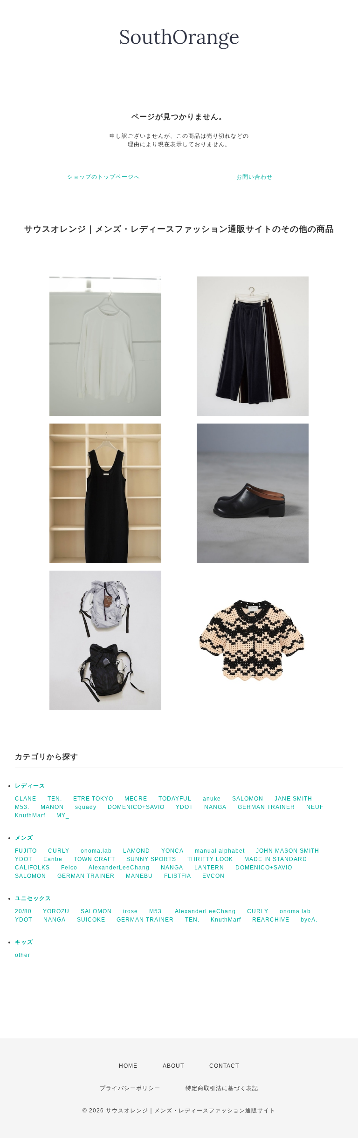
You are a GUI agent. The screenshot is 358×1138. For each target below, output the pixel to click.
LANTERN (209, 867)
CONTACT (224, 1066)
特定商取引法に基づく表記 (222, 1088)
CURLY (58, 851)
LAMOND (136, 851)
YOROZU (56, 911)
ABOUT (173, 1066)
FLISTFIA (177, 876)
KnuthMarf (30, 815)
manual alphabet (220, 851)
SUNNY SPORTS (151, 859)
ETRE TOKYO (93, 798)
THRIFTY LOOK (210, 859)
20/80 (23, 911)
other (22, 955)
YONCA (172, 851)
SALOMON (247, 798)
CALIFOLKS (32, 867)
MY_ (62, 815)
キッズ (24, 942)
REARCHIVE (270, 919)
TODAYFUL (175, 798)
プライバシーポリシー (130, 1088)
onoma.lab (96, 851)
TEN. (55, 798)
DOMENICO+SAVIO (136, 807)
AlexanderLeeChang (119, 867)
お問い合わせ (254, 177)
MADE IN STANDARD (275, 859)
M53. (22, 807)
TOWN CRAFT (94, 859)
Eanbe (52, 859)
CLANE (25, 798)
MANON (52, 807)
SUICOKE (91, 919)
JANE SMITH (293, 798)
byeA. (309, 919)
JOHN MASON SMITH (287, 851)
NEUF (315, 807)
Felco (69, 867)
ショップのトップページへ (103, 177)
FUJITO (26, 851)
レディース (30, 785)
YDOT (184, 807)
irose (130, 911)
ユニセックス (33, 898)
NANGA (215, 807)
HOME (128, 1066)
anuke (212, 798)
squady (85, 807)
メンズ (24, 838)
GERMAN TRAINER (266, 807)
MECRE (135, 798)
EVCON (213, 876)
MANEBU (139, 876)
